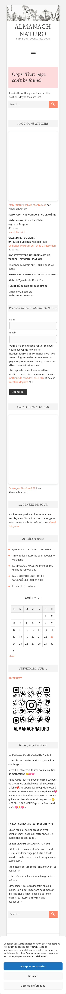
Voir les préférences (33, 985)
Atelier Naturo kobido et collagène (27, 205)
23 (52, 636)
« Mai (11, 656)
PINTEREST (15, 678)
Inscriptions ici (16, 232)
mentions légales (18, 382)
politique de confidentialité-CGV (27, 378)
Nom (12, 319)
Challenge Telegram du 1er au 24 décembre (32, 245)
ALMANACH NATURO (33, 30)
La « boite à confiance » (25, 586)
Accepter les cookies (33, 966)
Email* (13, 332)
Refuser (32, 976)
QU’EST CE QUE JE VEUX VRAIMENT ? (33, 549)
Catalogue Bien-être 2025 (22, 488)
